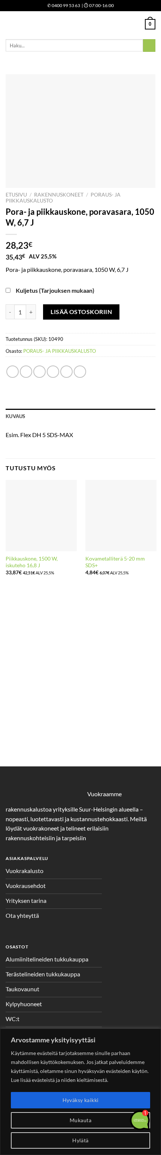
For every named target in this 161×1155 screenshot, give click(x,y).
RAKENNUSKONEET (58, 195)
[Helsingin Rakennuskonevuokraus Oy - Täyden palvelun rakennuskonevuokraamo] (80, 24)
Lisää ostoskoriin (81, 311)
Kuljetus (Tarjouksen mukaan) (55, 290)
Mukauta (80, 1120)
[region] (80, 1092)
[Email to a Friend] (53, 371)
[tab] (80, 416)
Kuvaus (15, 416)
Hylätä (80, 1140)
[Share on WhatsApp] (12, 371)
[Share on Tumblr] (80, 371)
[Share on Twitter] (39, 371)
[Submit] (149, 45)
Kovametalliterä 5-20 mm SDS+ (115, 562)
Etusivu (16, 195)
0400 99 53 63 (63, 5)
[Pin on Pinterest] (66, 371)
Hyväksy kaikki (81, 1100)
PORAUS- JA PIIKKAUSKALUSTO (59, 351)
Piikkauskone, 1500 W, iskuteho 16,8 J (32, 562)
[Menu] (10, 24)
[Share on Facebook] (26, 371)
